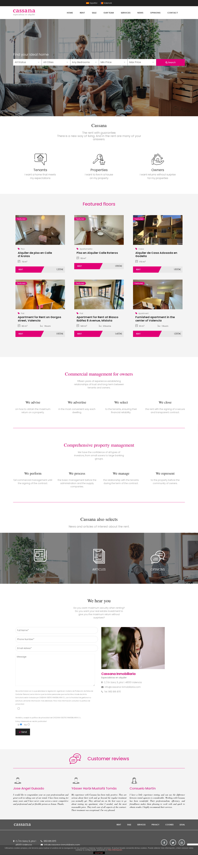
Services (141, 824)
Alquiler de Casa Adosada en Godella (156, 254)
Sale (129, 824)
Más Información (115, 850)
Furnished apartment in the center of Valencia (155, 318)
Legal (182, 824)
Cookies (169, 824)
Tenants (40, 170)
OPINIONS (158, 569)
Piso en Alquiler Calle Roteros (97, 253)
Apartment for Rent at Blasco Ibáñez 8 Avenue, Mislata (97, 318)
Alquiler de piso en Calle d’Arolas (35, 254)
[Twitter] (173, 842)
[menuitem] (92, 3)
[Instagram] (182, 842)
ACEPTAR (99, 853)
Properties (99, 170)
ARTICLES (99, 569)
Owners (157, 170)
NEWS (40, 569)
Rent (119, 824)
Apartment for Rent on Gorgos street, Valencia (39, 318)
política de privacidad (41, 717)
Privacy (155, 824)
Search (172, 62)
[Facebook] (164, 842)
